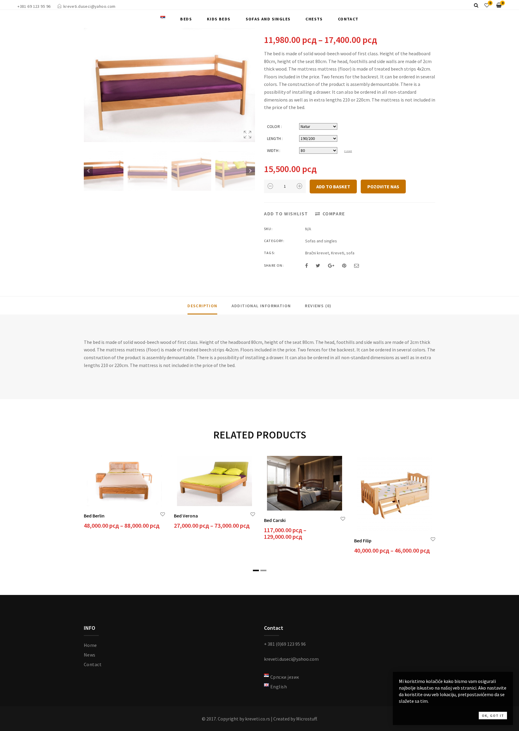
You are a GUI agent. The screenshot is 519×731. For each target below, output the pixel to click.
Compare (334, 214)
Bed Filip (363, 541)
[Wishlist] (486, 5)
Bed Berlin (94, 516)
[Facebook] (306, 265)
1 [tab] (256, 570)
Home (90, 645)
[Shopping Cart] (499, 5)
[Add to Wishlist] (162, 514)
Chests (314, 19)
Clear (348, 151)
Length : (275, 138)
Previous (88, 170)
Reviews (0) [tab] (318, 305)
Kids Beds (219, 19)
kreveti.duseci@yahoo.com (89, 6)
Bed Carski (275, 520)
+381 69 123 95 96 (33, 6)
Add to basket (333, 187)
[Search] (476, 5)
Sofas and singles (268, 19)
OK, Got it (493, 715)
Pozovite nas (383, 187)
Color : (274, 126)
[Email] (356, 265)
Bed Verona (186, 516)
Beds (186, 19)
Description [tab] (202, 305)
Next (250, 170)
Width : (273, 150)
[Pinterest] (344, 265)
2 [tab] (263, 570)
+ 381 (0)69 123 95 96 (285, 644)
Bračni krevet (317, 253)
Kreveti (337, 253)
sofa (350, 253)
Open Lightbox (169, 85)
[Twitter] (318, 265)
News (90, 655)
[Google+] (331, 265)
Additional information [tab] (261, 305)
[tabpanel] (124, 493)
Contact (348, 19)
